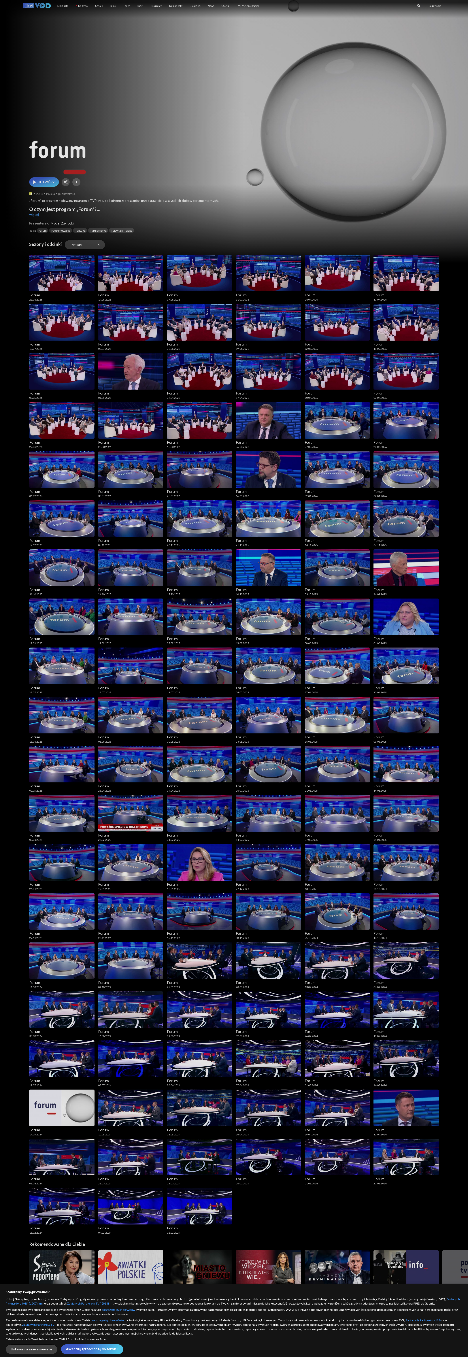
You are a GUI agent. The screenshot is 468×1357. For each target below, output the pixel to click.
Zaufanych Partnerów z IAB (423, 1320)
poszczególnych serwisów (118, 1309)
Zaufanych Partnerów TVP (39, 1324)
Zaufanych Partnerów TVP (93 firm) (90, 1303)
